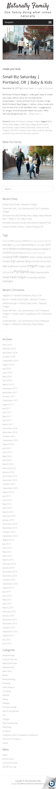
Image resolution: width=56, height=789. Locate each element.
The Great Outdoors (12, 739)
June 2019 (7, 344)
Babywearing (8, 667)
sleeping (39, 272)
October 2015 (9, 484)
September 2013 (10, 583)
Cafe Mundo (26, 253)
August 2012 (8, 635)
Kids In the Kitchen (11, 711)
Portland (22, 130)
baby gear (7, 244)
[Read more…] (35, 113)
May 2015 (7, 504)
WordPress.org (9, 766)
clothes (32, 257)
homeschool (45, 261)
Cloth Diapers (9, 687)
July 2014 (7, 544)
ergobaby (20, 261)
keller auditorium (10, 266)
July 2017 (7, 408)
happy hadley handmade (24, 127)
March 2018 (8, 384)
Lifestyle (14, 783)
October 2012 (9, 627)
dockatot (6, 261)
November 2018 (10, 352)
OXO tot (6, 272)
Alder (12, 241)
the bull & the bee (22, 133)
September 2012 (10, 631)
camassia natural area (38, 253)
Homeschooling (9, 707)
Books (5, 675)
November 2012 (10, 623)
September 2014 (10, 536)
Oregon (37, 121)
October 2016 (9, 436)
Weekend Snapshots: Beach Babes (28, 324)
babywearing (27, 244)
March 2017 (8, 424)
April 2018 (7, 380)
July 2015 (7, 496)
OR (12, 130)
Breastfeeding (9, 679)
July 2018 (7, 368)
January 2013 (8, 615)
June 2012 (7, 643)
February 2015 (9, 516)
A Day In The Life (10, 659)
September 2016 (10, 440)
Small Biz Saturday (44, 130)
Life (4, 715)
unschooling (32, 277)
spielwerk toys (8, 133)
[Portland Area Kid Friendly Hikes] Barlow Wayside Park (27, 222)
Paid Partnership (10, 723)
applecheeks (18, 241)
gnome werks (42, 124)
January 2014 (8, 567)
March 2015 (8, 512)
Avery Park (48, 241)
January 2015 (8, 520)
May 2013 (7, 599)
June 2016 (7, 452)
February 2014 (9, 563)
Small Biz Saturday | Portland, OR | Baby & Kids (27, 79)
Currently (7, 691)
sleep (32, 272)
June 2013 (7, 595)
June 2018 (7, 372)
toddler (46, 272)
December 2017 (10, 388)
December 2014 (10, 524)
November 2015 (10, 480)
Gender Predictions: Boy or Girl (28, 295)
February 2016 (9, 468)
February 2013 (9, 611)
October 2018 (9, 356)
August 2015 (8, 492)
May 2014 (7, 552)
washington (8, 281)
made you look (42, 127)
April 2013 (7, 603)
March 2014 (8, 559)
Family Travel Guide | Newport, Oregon (20, 204)
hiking (27, 261)
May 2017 (7, 416)
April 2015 (7, 508)
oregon (32, 265)
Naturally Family (28, 5)
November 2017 (10, 392)
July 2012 (7, 639)
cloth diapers (21, 257)
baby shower (16, 245)
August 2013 (8, 587)
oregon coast (44, 266)
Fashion (6, 695)
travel (6, 277)
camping (7, 256)
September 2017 (10, 400)
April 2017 (7, 420)
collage (33, 124)
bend (35, 245)
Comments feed (10, 762)
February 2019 (9, 348)
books (12, 248)
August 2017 (8, 404)
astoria (26, 240)
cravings (39, 257)
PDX (15, 130)
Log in (5, 754)
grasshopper (8, 127)
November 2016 (10, 432)
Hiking (5, 699)
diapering (47, 257)
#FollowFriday (9, 655)
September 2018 (10, 360)
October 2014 (9, 532)
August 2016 (8, 444)
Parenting (7, 727)
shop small (31, 130)
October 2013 (9, 579)
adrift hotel (6, 241)
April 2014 (7, 555)
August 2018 (8, 364)
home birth (35, 261)
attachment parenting (37, 241)
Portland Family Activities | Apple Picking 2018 (23, 226)
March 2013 (8, 607)
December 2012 (10, 619)
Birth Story (7, 671)
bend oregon (41, 245)
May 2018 (7, 376)
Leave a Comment (45, 88)
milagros (6, 130)
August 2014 (8, 539)
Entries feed (8, 759)
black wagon (14, 124)
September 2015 (10, 488)
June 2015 (7, 500)
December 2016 (10, 428)
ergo (13, 261)
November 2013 (10, 575)
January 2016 (8, 472)
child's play (24, 124)
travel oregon (18, 277)
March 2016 (8, 464)
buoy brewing (16, 252)
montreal (22, 266)
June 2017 (7, 412)
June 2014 (7, 547)
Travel (5, 743)
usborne (34, 133)
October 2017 (9, 396)
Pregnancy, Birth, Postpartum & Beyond (20, 735)
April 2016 (7, 460)
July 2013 (7, 591)
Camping (6, 683)
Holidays (29, 121)
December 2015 (10, 476)
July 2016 (7, 448)
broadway (34, 249)
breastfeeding (23, 248)
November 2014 (10, 528)
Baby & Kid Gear (18, 121)
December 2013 (10, 571)
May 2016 (7, 456)
